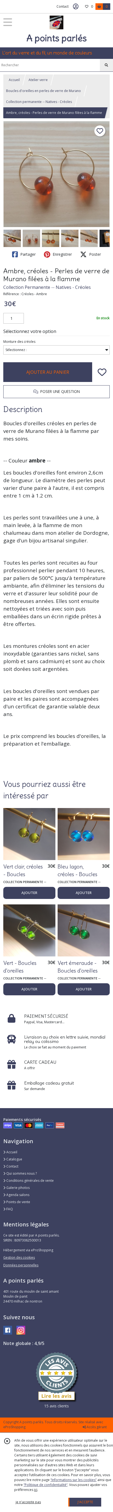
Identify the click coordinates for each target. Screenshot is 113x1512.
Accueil (14, 79)
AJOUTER (29, 892)
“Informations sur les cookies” (73, 1479)
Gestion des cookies (19, 1257)
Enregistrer (62, 254)
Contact (62, 6)
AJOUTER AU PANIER (47, 372)
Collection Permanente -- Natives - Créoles (47, 287)
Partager (27, 254)
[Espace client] (75, 6)
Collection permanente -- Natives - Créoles (39, 101)
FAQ (9, 1209)
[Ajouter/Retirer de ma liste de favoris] (102, 372)
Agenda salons (17, 1194)
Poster (94, 254)
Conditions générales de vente (29, 1180)
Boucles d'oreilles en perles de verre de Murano (43, 90)
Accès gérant (96, 1427)
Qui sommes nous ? (21, 1173)
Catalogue (13, 1159)
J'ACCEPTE (85, 1502)
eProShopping (14, 1427)
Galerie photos (17, 1187)
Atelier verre (38, 79)
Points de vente (17, 1202)
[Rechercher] (106, 65)
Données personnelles (20, 1265)
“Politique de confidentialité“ (45, 1484)
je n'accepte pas (28, 1502)
